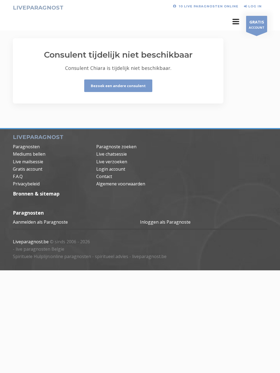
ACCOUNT (256, 24)
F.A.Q (18, 176)
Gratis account (27, 169)
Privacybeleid (26, 184)
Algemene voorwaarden (120, 184)
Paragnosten (26, 147)
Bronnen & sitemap (36, 193)
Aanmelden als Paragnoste (40, 222)
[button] (235, 21)
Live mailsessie (28, 162)
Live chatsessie (111, 154)
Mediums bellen (29, 154)
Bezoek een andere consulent (118, 85)
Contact (104, 176)
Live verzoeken (111, 162)
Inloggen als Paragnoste (165, 222)
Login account (110, 169)
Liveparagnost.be (31, 242)
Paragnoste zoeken (116, 147)
